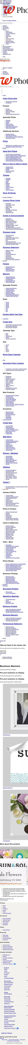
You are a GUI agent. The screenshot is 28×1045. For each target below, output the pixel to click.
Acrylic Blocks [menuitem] (9, 396)
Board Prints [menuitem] (9, 110)
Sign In (5, 20)
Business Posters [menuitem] (10, 293)
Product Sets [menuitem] (9, 433)
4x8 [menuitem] (7, 346)
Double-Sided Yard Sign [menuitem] (12, 296)
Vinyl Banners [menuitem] (9, 279)
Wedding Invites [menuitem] (10, 226)
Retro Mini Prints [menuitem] (12, 126)
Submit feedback (4, 900)
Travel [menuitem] (7, 181)
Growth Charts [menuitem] (9, 292)
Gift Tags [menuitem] (8, 251)
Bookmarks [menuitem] (8, 257)
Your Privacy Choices (7, 963)
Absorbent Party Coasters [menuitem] (12, 395)
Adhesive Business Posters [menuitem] (13, 610)
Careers (5, 956)
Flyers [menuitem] (7, 600)
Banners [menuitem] (8, 113)
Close (1, 653)
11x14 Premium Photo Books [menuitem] (13, 154)
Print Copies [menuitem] (9, 592)
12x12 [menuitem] (7, 351)
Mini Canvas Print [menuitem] (10, 475)
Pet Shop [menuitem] (8, 415)
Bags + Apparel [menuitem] (10, 380)
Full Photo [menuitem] (8, 203)
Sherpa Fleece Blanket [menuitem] (11, 462)
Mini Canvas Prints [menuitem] (10, 431)
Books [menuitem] (4, 148)
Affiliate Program (6, 962)
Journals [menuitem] (8, 636)
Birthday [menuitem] (8, 183)
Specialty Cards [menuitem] (10, 235)
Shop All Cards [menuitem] (9, 212)
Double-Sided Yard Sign (13, 314)
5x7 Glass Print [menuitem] (9, 474)
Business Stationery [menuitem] (11, 633)
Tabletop (6, 467)
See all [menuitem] (7, 464)
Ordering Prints (6, 945)
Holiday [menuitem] (8, 186)
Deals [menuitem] (4, 638)
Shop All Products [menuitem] (10, 389)
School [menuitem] (7, 188)
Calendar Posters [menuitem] (10, 291)
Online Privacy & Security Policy (13, 1040)
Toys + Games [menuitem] (9, 381)
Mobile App (5, 924)
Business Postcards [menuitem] (11, 628)
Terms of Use (22, 1039)
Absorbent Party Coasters (13, 363)
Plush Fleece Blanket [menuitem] (11, 460)
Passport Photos (6, 920)
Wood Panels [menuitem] (9, 427)
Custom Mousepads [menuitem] (11, 399)
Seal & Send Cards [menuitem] (11, 241)
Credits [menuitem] (5, 11)
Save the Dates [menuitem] (10, 224)
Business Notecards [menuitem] (11, 630)
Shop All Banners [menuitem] (10, 282)
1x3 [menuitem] (7, 308)
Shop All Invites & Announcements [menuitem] (14, 229)
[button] (3, 69)
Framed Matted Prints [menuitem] (11, 498)
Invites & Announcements (13, 216)
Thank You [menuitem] (8, 206)
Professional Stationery (12, 624)
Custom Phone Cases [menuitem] (11, 388)
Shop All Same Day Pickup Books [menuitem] (14, 160)
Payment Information (8, 50)
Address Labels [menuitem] (10, 250)
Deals (7, 43)
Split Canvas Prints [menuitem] (11, 448)
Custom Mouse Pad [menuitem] (11, 547)
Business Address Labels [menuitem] (12, 634)
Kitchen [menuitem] (8, 386)
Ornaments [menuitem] (8, 376)
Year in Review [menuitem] (9, 187)
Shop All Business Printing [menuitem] (12, 583)
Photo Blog (5, 923)
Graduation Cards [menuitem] (10, 204)
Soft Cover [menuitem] (8, 172)
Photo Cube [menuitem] (9, 432)
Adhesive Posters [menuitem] (10, 111)
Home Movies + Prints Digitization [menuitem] (14, 136)
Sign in (5, 67)
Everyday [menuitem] (8, 178)
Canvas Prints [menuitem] (9, 426)
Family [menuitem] (7, 184)
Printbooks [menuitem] (8, 517)
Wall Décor (7, 437)
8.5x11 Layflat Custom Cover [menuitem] (16, 155)
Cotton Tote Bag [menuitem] (10, 403)
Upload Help (5, 936)
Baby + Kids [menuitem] (9, 207)
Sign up (2, 1038)
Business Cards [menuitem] (10, 258)
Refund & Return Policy (8, 949)
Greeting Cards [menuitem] (9, 537)
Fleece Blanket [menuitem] (9, 459)
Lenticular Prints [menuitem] (10, 125)
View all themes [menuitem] (10, 190)
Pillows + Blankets (10, 453)
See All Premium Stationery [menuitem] (13, 259)
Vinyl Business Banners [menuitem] (12, 620)
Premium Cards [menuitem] (10, 526)
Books (4, 905)
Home (4, 29)
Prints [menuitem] (4, 95)
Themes (6, 175)
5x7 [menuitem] (7, 347)
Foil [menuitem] (7, 240)
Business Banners (10, 615)
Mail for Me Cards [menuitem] (10, 531)
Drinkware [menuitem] (8, 377)
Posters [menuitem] (8, 109)
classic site (3, 640)
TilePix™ (6, 482)
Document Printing (10, 589)
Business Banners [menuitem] (10, 280)
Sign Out (5, 14)
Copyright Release (7, 938)
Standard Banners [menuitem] (10, 277)
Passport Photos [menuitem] (10, 134)
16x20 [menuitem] (7, 304)
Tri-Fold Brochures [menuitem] (10, 599)
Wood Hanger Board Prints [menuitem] (12, 114)
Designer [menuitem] (8, 120)
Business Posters (10, 606)
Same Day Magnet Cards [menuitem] (12, 237)
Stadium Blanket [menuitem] (10, 461)
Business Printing (10, 42)
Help (4, 56)
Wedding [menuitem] (8, 179)
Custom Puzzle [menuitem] (9, 548)
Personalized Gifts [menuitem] (10, 414)
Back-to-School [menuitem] (10, 412)
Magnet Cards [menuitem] (9, 528)
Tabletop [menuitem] (8, 384)
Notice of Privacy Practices (14, 1039)
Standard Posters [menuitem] (10, 267)
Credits (5, 12)
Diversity (5, 959)
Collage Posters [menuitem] (10, 289)
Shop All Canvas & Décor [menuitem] (12, 505)
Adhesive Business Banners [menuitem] (13, 619)
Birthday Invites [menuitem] (10, 220)
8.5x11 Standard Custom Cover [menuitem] (14, 157)
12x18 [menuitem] (7, 303)
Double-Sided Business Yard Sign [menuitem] (14, 612)
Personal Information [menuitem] (8, 5)
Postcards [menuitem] (8, 255)
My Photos (5, 72)
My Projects (6, 74)
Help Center (5, 935)
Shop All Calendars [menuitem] (11, 338)
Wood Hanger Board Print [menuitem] (12, 294)
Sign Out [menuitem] (5, 13)
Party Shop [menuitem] (8, 418)
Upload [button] (5, 71)
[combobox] (14, 23)
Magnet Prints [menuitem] (9, 124)
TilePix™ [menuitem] (8, 443)
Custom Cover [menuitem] (9, 167)
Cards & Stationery (10, 33)
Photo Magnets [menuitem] (9, 402)
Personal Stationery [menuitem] (11, 254)
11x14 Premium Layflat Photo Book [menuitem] (15, 404)
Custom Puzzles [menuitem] (10, 405)
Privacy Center (4, 1039)
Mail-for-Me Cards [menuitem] (10, 239)
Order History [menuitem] (6, 3)
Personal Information (8, 7)
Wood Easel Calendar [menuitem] (11, 327)
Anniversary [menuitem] (9, 211)
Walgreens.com (7, 54)
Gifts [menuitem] (4, 360)
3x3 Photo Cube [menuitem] (10, 398)
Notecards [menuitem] (8, 253)
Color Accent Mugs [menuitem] (10, 400)
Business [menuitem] (5, 585)
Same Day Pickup (10, 151)
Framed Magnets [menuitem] (10, 428)
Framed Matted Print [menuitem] (11, 442)
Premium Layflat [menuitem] (10, 170)
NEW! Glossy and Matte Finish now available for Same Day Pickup (15, 146)
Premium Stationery (11, 247)
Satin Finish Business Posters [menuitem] (13, 609)
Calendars (8, 36)
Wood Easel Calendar (12, 354)
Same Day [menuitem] (5, 489)
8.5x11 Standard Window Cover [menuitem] (14, 159)
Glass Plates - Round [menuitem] (11, 476)
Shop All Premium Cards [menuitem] (12, 244)
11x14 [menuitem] (7, 302)
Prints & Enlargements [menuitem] (11, 101)
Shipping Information (7, 948)
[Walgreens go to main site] (5, 61)
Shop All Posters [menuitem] (10, 270)
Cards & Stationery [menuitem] (7, 197)
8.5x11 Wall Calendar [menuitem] (14, 324)
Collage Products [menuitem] (10, 447)
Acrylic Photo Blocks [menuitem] (11, 470)
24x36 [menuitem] (7, 307)
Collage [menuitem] (8, 121)
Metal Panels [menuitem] (9, 445)
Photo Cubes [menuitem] (9, 552)
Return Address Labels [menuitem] (11, 529)
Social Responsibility (7, 960)
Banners (6, 274)
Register (9, 20)
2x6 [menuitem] (7, 310)
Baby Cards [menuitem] (9, 536)
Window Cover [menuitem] (9, 168)
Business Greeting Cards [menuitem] (12, 629)
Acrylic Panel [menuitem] (9, 450)
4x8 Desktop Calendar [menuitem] (11, 326)
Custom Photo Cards (11, 200)
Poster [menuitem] (7, 337)
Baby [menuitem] (7, 182)
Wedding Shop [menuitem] (9, 413)
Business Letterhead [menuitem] (11, 632)
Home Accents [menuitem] (9, 382)
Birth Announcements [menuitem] (11, 221)
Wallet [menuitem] (7, 122)
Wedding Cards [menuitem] (10, 535)
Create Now (7, 322)
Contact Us (5, 939)
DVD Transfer (6, 921)
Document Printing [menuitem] (10, 138)
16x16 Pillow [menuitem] (9, 456)
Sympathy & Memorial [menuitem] (11, 210)
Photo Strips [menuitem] (10, 128)
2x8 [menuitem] (7, 311)
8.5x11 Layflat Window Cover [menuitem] (13, 158)
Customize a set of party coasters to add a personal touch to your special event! (16, 369)
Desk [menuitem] (7, 335)
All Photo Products (7, 913)
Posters (6, 264)
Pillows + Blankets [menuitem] (10, 379)
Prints (5, 141)
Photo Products (6, 929)
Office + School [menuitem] (9, 385)
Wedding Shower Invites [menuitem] (12, 225)
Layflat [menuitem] (7, 169)
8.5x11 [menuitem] (7, 345)
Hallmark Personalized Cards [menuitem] (13, 243)
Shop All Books (9, 193)
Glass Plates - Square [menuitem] (11, 478)
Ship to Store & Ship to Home (15, 164)
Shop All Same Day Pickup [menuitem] (13, 557)
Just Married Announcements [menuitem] (13, 227)
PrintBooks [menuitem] (8, 102)
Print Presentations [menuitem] (10, 593)
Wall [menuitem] (7, 333)
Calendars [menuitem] (5, 318)
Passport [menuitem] (8, 556)
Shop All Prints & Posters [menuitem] (12, 519)
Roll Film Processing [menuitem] (11, 135)
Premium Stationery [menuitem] (11, 527)
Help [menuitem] (4, 0)
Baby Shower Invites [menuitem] (11, 222)
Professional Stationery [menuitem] (12, 581)
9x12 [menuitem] (7, 348)
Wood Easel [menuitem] (9, 336)
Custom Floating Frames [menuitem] (12, 429)
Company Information (8, 957)
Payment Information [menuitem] (8, 8)
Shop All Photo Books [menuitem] (11, 570)
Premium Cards (9, 232)
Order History (6, 4)
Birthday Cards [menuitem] (9, 533)
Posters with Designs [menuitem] (11, 288)
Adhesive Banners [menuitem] (10, 278)
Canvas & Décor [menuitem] (7, 419)
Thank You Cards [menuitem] (10, 532)
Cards (4, 907)
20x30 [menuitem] (7, 306)
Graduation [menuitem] (8, 218)
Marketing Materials (11, 596)
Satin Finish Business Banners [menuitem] (13, 618)
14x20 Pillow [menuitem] (9, 457)
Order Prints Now (10, 98)
